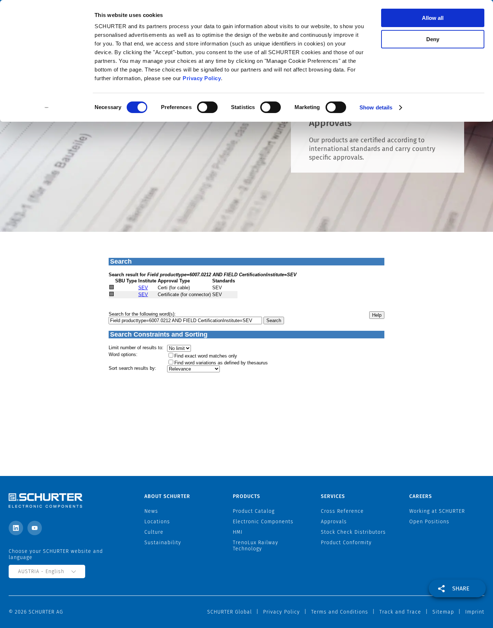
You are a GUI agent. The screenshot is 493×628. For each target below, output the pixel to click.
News (151, 511)
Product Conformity (346, 543)
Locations (157, 522)
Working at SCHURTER (437, 511)
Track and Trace (400, 612)
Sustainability (162, 543)
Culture (153, 532)
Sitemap (443, 612)
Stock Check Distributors (353, 532)
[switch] (207, 107)
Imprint (474, 612)
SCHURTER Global (229, 612)
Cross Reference (342, 511)
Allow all (433, 18)
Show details (375, 107)
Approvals (334, 522)
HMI (238, 532)
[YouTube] (34, 528)
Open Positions (429, 522)
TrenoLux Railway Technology (255, 546)
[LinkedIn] (16, 528)
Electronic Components (263, 522)
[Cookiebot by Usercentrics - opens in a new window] (46, 107)
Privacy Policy (202, 78)
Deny (432, 39)
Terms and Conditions (339, 612)
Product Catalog (254, 511)
